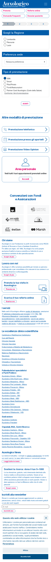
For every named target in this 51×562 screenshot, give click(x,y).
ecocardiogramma (8, 318)
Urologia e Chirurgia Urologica (12, 365)
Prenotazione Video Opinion (23, 149)
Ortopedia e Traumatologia (11, 362)
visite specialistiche (23, 318)
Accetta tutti (25, 557)
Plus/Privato (11, 84)
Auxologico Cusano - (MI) (11, 395)
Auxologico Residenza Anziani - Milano (16, 441)
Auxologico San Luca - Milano (12, 435)
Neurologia (5, 356)
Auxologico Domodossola (11, 406)
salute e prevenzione (34, 455)
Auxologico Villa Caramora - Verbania (15, 409)
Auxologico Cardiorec (9, 420)
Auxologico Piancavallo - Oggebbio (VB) (16, 438)
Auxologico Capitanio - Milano (12, 430)
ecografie (33, 316)
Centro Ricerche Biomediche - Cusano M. (17, 447)
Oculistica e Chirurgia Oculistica (13, 359)
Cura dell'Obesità (8, 338)
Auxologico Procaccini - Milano (13, 387)
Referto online (33, 11)
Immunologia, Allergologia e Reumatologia (17, 350)
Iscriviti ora (8, 511)
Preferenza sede (13, 54)
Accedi (25, 179)
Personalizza (8, 544)
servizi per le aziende (38, 321)
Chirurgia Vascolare (9, 344)
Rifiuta (25, 550)
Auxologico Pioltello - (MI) (11, 390)
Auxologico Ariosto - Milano (12, 376)
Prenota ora (10, 289)
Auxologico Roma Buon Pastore (13, 444)
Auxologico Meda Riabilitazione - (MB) (15, 401)
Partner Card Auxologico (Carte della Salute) (24, 90)
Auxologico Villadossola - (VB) (13, 412)
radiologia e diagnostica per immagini (17, 314)
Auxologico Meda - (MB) (10, 398)
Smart (9, 81)
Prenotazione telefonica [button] (21, 129)
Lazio (9, 45)
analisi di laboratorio (33, 311)
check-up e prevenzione (26, 323)
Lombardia (11, 39)
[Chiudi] (46, 518)
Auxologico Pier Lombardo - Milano (14, 384)
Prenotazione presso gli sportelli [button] (26, 139)
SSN (8, 78)
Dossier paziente (35, 16)
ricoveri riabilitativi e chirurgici (19, 321)
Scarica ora (10, 301)
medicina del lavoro (9, 323)
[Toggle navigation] (45, 4)
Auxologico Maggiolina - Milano (13, 381)
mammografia (24, 316)
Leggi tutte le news (12, 461)
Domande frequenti (12, 16)
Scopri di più (9, 257)
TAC (36, 314)
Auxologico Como (8, 404)
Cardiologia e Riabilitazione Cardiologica (16, 335)
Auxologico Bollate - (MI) (11, 393)
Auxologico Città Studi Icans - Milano (15, 379)
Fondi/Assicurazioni (14, 87)
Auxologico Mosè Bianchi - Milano (14, 433)
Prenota (6, 11)
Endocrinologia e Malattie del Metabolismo (17, 347)
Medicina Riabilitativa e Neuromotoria (15, 353)
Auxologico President (9, 422)
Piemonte (10, 42)
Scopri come (11, 488)
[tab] (25, 129)
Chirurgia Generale (8, 341)
